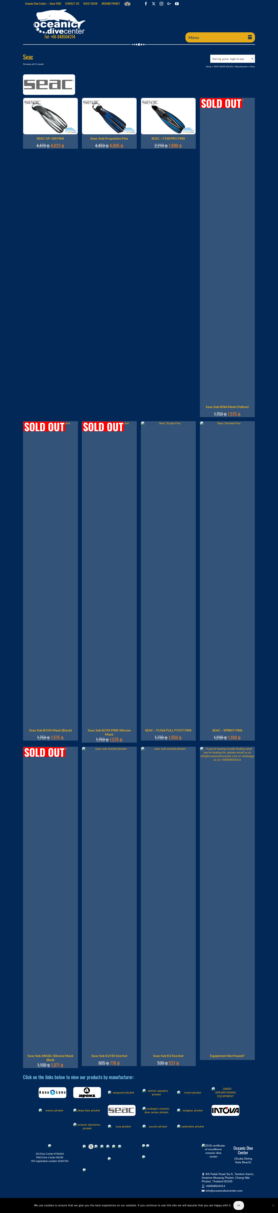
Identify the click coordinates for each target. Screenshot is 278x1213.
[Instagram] (161, 3)
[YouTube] (177, 3)
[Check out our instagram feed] (120, 1147)
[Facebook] (146, 3)
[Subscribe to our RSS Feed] (102, 1147)
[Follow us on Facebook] (85, 1147)
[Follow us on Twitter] (91, 1146)
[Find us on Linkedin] (96, 1147)
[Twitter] (154, 3)
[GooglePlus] (169, 3)
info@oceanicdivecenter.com (224, 1190)
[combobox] (232, 59)
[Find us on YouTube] (108, 1147)
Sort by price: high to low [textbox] (228, 59)
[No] (273, 1205)
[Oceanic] (59, 21)
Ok (238, 1205)
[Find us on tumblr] (114, 1147)
